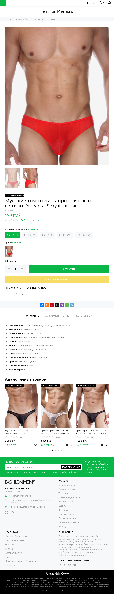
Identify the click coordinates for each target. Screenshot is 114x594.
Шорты (62, 505)
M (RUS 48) (30, 235)
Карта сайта (67, 591)
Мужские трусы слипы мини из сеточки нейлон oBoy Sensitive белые (55, 432)
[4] (9, 251)
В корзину (68, 268)
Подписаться (71, 467)
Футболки (63, 510)
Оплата (9, 548)
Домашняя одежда (68, 522)
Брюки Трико (65, 501)
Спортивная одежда (69, 514)
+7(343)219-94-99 (17, 488)
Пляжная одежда (67, 518)
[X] (57, 305)
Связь (8, 557)
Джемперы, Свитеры (69, 497)
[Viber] (62, 305)
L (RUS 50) (47, 235)
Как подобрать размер (17, 536)
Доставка (10, 544)
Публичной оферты (70, 472)
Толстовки (63, 493)
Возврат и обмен (14, 553)
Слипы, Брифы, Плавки (27, 294)
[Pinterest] (52, 305)
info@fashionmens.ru (20, 496)
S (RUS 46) (12, 235)
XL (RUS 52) (65, 235)
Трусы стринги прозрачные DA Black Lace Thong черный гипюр (91, 432)
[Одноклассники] (47, 305)
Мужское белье (46, 294)
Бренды (62, 526)
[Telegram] (72, 305)
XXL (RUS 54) (84, 235)
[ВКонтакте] (42, 305)
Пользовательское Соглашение (22, 561)
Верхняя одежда (67, 489)
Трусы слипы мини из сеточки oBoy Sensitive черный (19, 432)
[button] (52, 450)
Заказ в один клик (57, 279)
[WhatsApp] (67, 305)
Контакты (10, 565)
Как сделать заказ (14, 540)
